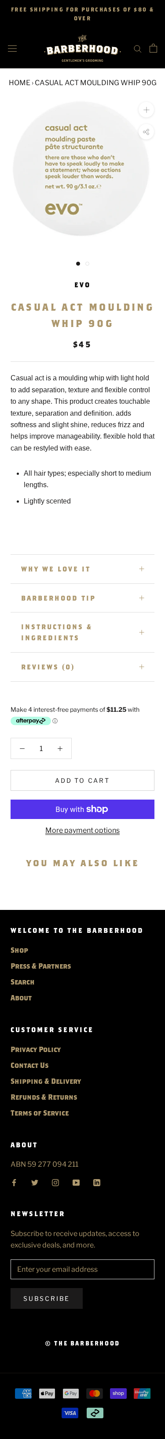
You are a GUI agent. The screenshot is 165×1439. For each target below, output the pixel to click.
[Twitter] (34, 1181)
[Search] (138, 48)
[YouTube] (76, 1181)
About (21, 997)
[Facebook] (14, 1181)
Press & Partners (41, 966)
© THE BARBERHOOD (82, 1343)
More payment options (82, 830)
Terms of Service (40, 1112)
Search (23, 981)
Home (19, 83)
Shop (19, 950)
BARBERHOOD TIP (58, 598)
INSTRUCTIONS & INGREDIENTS (56, 632)
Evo (82, 285)
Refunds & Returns (44, 1097)
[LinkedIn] (96, 1181)
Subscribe (46, 1298)
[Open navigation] (12, 48)
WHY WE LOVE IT (56, 569)
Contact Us (29, 1065)
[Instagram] (55, 1181)
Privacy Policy (36, 1049)
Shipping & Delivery (46, 1081)
